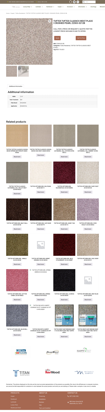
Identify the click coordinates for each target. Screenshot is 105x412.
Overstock (70, 6)
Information (81, 6)
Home (8, 13)
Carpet (59, 6)
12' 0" (21, 96)
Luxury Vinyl (26, 6)
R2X (21, 99)
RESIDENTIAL (23, 106)
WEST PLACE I (60, 49)
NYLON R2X (23, 103)
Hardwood (49, 6)
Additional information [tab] (15, 86)
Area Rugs (93, 6)
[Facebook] (74, 2)
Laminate (38, 6)
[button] (49, 21)
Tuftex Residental (20, 13)
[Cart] (70, 2)
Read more (17, 157)
